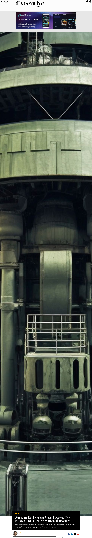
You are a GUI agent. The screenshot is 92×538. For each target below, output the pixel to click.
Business (29, 9)
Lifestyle (37, 9)
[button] (90, 1)
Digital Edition (63, 9)
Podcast (45, 9)
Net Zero (17, 513)
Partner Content (53, 9)
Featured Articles (20, 9)
